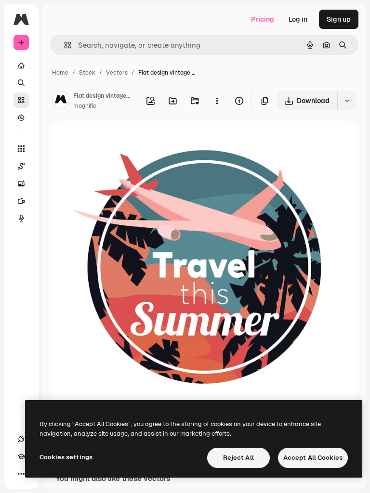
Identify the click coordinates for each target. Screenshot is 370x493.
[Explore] (21, 117)
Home (60, 73)
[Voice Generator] (21, 218)
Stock (87, 73)
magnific (84, 106)
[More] (21, 473)
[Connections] (21, 439)
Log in (298, 19)
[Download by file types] (347, 100)
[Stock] (21, 100)
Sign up (339, 19)
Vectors (117, 73)
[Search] (21, 83)
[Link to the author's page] (60, 101)
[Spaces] (21, 166)
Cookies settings (66, 457)
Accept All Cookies (313, 458)
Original (113, 139)
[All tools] (21, 148)
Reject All (238, 458)
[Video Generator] (21, 200)
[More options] (216, 100)
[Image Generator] (21, 183)
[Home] (21, 65)
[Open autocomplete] (64, 45)
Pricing (262, 19)
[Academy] (21, 456)
